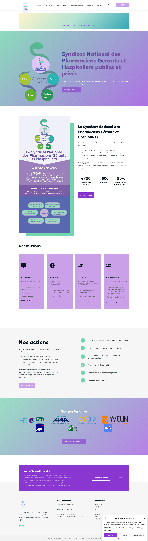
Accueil (38, 5)
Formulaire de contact (64, 509)
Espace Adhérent (122, 5)
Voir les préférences (138, 535)
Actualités (49, 5)
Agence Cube (68, 538)
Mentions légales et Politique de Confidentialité (87, 538)
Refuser (124, 535)
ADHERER (100, 5)
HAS (96, 509)
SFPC (97, 512)
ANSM (97, 507)
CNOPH (98, 514)
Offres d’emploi (62, 5)
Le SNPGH (90, 5)
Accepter (110, 535)
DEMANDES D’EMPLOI (77, 5)
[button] (144, 518)
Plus (108, 4)
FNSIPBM (98, 504)
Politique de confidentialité (124, 538)
